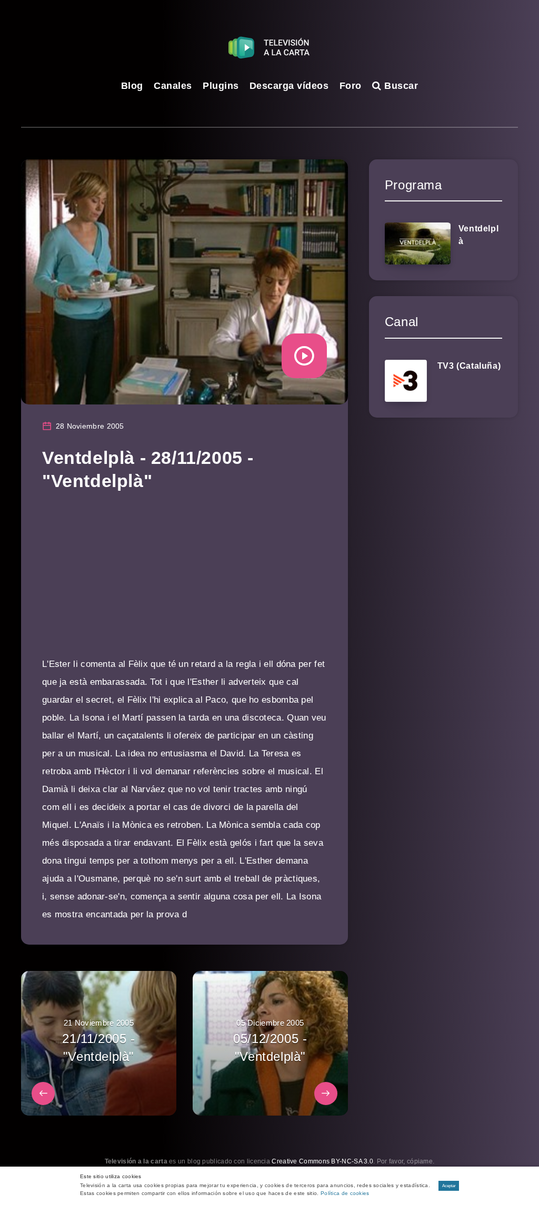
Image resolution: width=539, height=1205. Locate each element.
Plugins (221, 85)
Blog (132, 85)
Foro (351, 85)
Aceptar (449, 1185)
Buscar (400, 85)
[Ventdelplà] (418, 243)
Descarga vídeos (289, 85)
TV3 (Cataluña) (469, 365)
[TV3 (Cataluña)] (406, 381)
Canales (173, 85)
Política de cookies (345, 1193)
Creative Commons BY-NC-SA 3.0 (322, 1161)
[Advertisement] (184, 581)
